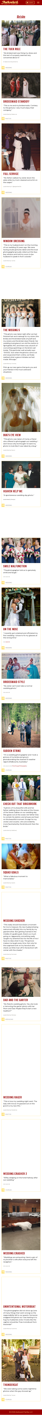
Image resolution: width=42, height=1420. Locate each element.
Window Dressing (14, 241)
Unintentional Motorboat (19, 1306)
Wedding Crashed (14, 1253)
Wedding (8, 67)
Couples (8, 266)
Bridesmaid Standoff (16, 101)
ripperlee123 (17, 186)
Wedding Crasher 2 (15, 1174)
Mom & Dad (9, 1019)
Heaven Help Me (12, 491)
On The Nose (10, 629)
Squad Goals (11, 872)
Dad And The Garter (15, 1000)
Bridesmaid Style (14, 682)
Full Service (11, 174)
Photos (8, 118)
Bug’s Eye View (12, 435)
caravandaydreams (11, 61)
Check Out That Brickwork (20, 804)
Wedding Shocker (14, 921)
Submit (31, 2)
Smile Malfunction (15, 566)
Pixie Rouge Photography (19, 766)
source (7, 576)
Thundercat (10, 1385)
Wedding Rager (12, 1097)
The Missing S (11, 330)
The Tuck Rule (12, 49)
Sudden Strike (12, 751)
